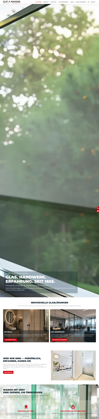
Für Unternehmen (63, 2)
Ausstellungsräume (81, 2)
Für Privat (53, 2)
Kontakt (93, 2)
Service (72, 2)
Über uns (45, 2)
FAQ (88, 2)
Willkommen (38, 2)
